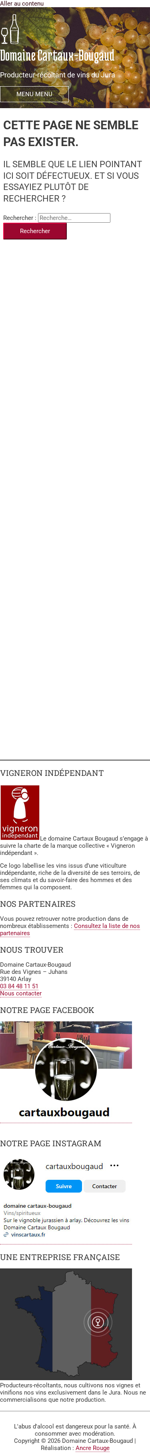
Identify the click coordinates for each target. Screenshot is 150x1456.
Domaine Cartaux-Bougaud (57, 55)
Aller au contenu (22, 3)
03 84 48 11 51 (19, 986)
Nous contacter (21, 993)
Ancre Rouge (93, 1448)
